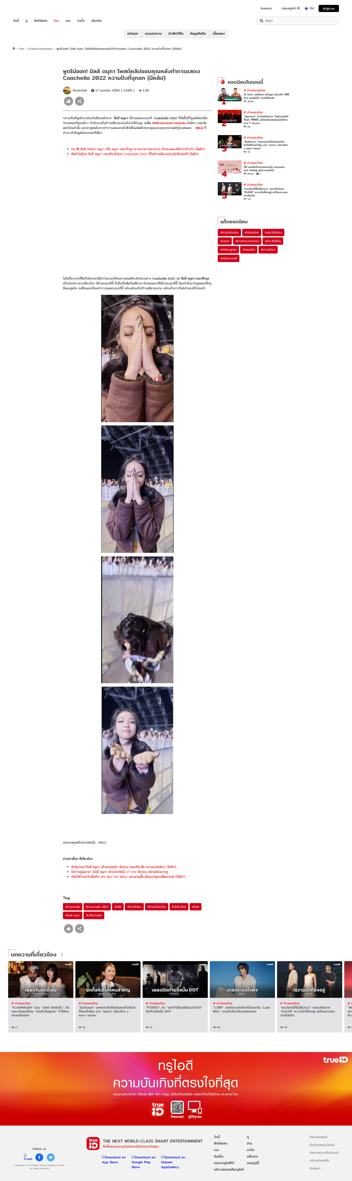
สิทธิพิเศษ (40, 20)
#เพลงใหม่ (249, 249)
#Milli (117, 906)
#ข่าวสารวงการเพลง (247, 241)
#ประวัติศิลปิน (273, 241)
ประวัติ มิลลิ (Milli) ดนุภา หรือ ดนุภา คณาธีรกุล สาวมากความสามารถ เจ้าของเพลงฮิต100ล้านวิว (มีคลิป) (138, 149)
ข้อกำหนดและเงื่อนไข (322, 1144)
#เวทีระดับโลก (94, 915)
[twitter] (51, 1157)
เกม (68, 20)
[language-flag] (306, 8)
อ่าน (56, 20)
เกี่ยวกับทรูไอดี (318, 1137)
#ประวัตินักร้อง (273, 232)
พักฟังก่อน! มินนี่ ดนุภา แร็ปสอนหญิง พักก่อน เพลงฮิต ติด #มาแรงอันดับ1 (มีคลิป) (123, 866)
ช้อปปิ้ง (219, 1156)
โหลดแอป (266, 8)
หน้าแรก (132, 33)
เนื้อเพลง (219, 33)
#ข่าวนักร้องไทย (156, 906)
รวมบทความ (153, 33)
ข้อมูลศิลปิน (198, 33)
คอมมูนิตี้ (253, 1163)
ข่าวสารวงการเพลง (40, 48)
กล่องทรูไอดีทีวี (224, 1163)
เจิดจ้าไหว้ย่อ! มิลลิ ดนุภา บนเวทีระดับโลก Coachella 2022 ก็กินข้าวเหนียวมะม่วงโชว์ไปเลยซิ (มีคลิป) (135, 153)
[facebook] (39, 1157)
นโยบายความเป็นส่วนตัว (324, 1152)
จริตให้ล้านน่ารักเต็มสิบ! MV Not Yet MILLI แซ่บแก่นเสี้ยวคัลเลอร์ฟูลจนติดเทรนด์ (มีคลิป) (128, 876)
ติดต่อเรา (315, 1168)
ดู (26, 20)
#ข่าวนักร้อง (134, 906)
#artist (224, 241)
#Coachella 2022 (97, 906)
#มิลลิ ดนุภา (72, 915)
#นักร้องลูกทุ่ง (228, 249)
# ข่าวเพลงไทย (253, 112)
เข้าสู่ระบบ (329, 8)
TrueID (25, 8)
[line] (28, 1157)
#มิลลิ (195, 906)
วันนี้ (16, 20)
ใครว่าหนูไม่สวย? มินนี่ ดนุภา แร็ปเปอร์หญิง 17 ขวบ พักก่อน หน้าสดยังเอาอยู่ (119, 871)
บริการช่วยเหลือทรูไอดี (229, 1169)
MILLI (200, 127)
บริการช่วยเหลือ (319, 1160)
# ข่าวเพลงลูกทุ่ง (254, 90)
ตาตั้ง (81, 20)
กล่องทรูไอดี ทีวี (291, 8)
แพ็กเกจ (252, 1156)
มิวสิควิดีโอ (175, 33)
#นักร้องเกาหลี (228, 258)
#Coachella (72, 906)
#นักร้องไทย (179, 906)
